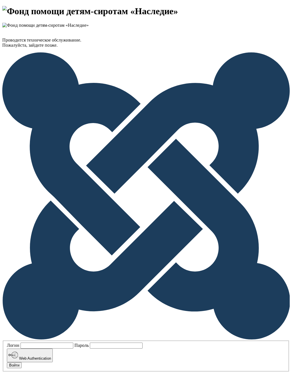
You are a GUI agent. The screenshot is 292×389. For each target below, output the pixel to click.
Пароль (81, 345)
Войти (14, 365)
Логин (13, 345)
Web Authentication (34, 359)
